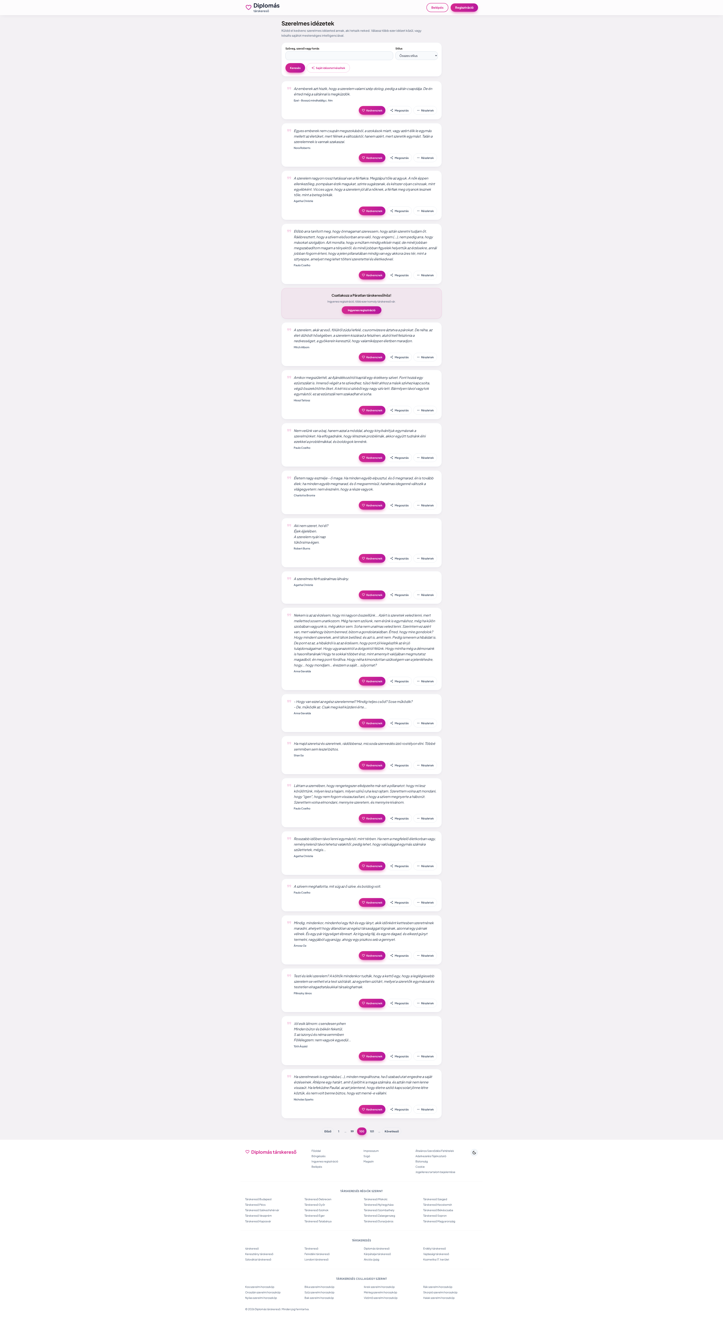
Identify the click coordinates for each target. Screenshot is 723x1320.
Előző (327, 1131)
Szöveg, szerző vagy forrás (302, 48)
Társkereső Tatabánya (318, 1221)
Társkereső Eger (315, 1215)
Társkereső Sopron (435, 1215)
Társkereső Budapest (258, 1199)
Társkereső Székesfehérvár (262, 1210)
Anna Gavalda (302, 671)
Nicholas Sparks (303, 1099)
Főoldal (316, 1150)
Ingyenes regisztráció (361, 310)
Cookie (420, 1166)
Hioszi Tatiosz (302, 400)
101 (372, 1131)
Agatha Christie (303, 201)
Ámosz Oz (300, 945)
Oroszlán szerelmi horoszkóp (263, 1292)
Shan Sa (299, 755)
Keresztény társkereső (259, 1254)
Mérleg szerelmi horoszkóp (380, 1292)
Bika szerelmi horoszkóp (319, 1286)
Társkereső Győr (315, 1204)
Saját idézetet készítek (328, 68)
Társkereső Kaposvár (258, 1221)
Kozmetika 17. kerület (436, 1259)
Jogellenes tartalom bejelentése (435, 1172)
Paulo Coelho (302, 265)
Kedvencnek (372, 110)
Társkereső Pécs (255, 1204)
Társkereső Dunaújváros (378, 1221)
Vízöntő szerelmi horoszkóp (381, 1297)
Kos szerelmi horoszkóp (259, 1286)
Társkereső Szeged (435, 1199)
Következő (392, 1131)
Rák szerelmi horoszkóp (437, 1286)
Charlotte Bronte (304, 495)
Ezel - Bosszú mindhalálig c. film (313, 100)
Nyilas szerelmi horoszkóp (261, 1297)
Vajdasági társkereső (436, 1254)
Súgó (366, 1156)
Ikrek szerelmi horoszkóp (379, 1286)
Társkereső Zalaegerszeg (379, 1215)
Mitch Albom (301, 347)
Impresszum (371, 1150)
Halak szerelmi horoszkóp (439, 1297)
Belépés (437, 7)
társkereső (252, 1248)
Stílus (398, 48)
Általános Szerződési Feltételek (434, 1150)
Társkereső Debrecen (318, 1199)
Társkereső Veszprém (258, 1215)
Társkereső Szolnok (317, 1210)
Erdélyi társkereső (434, 1248)
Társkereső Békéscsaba (438, 1210)
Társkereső (311, 1248)
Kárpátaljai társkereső (377, 1254)
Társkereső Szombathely (379, 1210)
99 (352, 1131)
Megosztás (399, 110)
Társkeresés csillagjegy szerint (361, 1278)
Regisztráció (464, 7)
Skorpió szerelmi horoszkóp (440, 1292)
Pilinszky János (303, 993)
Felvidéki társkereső (317, 1254)
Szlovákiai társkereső (258, 1259)
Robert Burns (302, 548)
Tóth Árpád (300, 1046)
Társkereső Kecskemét (437, 1204)
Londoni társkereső (317, 1259)
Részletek (425, 110)
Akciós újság (371, 1259)
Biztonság (421, 1161)
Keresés (295, 68)
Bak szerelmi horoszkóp (319, 1297)
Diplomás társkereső (377, 1248)
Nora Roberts (302, 147)
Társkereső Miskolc (375, 1199)
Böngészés (318, 1156)
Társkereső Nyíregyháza (379, 1204)
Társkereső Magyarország (439, 1221)
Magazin (368, 1161)
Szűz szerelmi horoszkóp (319, 1292)
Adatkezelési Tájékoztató (430, 1156)
